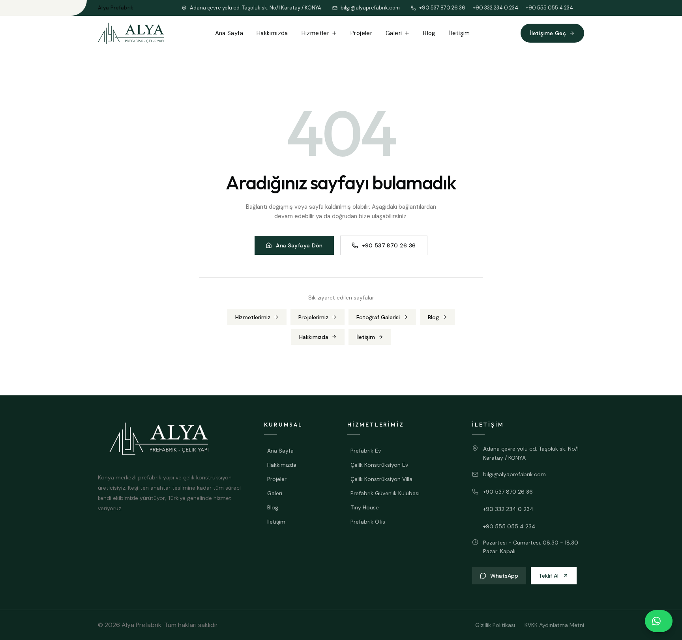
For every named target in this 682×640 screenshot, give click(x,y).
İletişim (459, 33)
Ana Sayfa (229, 33)
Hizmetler (315, 33)
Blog (429, 33)
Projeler (361, 33)
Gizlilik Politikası (495, 625)
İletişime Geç (548, 33)
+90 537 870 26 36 (442, 7)
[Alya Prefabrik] (131, 33)
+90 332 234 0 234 (495, 7)
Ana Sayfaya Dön (299, 245)
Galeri (394, 33)
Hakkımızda (272, 33)
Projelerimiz (313, 317)
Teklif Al (548, 575)
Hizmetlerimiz (252, 317)
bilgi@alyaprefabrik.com (514, 474)
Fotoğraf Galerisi (378, 317)
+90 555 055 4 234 (549, 7)
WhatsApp (504, 575)
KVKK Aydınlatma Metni (554, 625)
